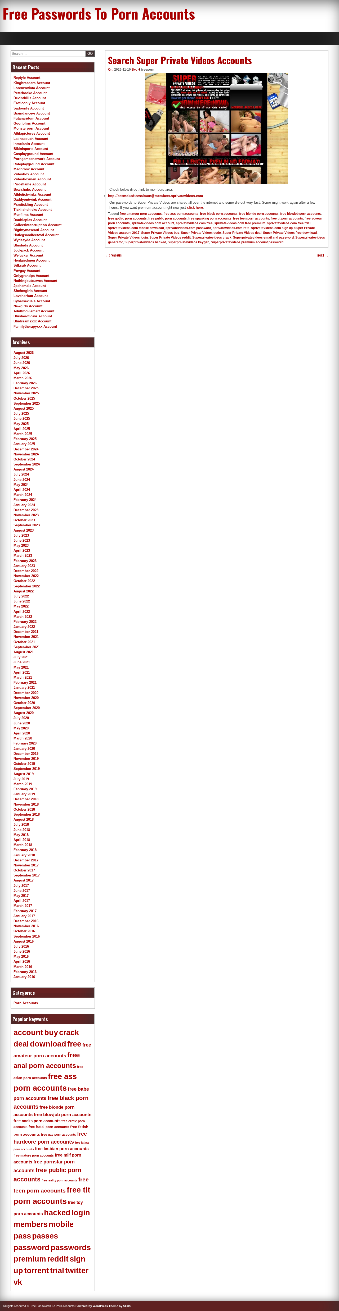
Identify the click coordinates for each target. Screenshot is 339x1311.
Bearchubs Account (30, 189)
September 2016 (27, 936)
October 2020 (24, 703)
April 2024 (22, 490)
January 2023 (24, 566)
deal (21, 1044)
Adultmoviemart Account (34, 311)
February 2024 (25, 500)
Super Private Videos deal (241, 233)
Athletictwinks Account (32, 195)
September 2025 (27, 403)
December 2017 (26, 860)
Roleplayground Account (34, 164)
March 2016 (23, 967)
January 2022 (24, 627)
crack (69, 1032)
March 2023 (23, 556)
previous (113, 255)
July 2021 (21, 657)
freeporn (147, 69)
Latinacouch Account (31, 139)
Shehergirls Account (30, 291)
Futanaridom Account (31, 118)
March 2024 (23, 495)
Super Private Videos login (128, 237)
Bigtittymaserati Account (34, 230)
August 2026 (24, 353)
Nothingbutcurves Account (35, 281)
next (322, 255)
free (74, 1044)
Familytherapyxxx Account (35, 326)
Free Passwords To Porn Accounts (99, 13)
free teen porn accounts (251, 218)
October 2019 (24, 764)
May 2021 (21, 667)
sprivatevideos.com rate (231, 228)
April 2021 (22, 672)
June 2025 (22, 419)
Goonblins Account (29, 123)
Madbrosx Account (29, 169)
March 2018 (23, 845)
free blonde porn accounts (259, 214)
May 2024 (21, 485)
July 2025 (21, 413)
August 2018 (24, 819)
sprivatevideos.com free (194, 223)
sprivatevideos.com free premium (239, 223)
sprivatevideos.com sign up (272, 228)
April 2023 (22, 550)
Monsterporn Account (31, 128)
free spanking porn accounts (209, 218)
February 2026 (25, 383)
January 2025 (24, 444)
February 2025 (25, 439)
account (28, 1032)
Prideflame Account (30, 184)
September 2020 (27, 708)
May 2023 (21, 545)
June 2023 (22, 540)
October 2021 (24, 642)
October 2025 (24, 398)
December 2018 (26, 799)
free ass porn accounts (180, 214)
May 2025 (21, 424)
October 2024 (24, 459)
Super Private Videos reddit (170, 237)
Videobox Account (29, 174)
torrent (36, 1270)
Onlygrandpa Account (31, 276)
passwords (71, 1247)
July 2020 (21, 718)
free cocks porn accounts (37, 1120)
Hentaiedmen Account (32, 260)
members (31, 1224)
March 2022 (23, 617)
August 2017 (24, 880)
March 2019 (23, 784)
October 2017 (24, 870)
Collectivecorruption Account (37, 225)
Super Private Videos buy (160, 233)
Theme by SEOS (120, 1306)
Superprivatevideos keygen (188, 242)
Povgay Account (27, 271)
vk (18, 1282)
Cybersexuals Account (32, 301)
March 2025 (23, 434)
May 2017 (21, 896)
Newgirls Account (28, 306)
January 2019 (24, 794)
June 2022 (22, 601)
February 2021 (25, 682)
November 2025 (26, 393)
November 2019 (26, 759)
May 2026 (21, 368)
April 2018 (22, 840)
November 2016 (26, 926)
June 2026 (22, 363)
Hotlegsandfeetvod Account (36, 235)
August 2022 (24, 591)
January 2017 (24, 916)
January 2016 (24, 977)
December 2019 (26, 754)
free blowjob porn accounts (300, 214)
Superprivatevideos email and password (263, 237)
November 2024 (26, 454)
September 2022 (27, 586)
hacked (57, 1212)
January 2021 (24, 687)
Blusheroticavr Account (33, 316)
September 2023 (27, 525)
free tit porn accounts (287, 218)
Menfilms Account (28, 215)
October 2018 (24, 809)
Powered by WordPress (91, 1306)
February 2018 (25, 850)
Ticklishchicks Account (33, 210)
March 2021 (23, 677)
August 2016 (24, 941)
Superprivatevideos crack (211, 237)
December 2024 (26, 449)
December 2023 (26, 510)
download (48, 1044)
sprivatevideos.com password (188, 228)
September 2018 (27, 814)
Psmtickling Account (31, 205)
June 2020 (22, 723)
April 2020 (22, 733)
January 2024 (24, 505)
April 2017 (22, 901)
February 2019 (25, 789)
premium (30, 1259)
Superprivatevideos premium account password (247, 242)
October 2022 (24, 581)
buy (51, 1032)
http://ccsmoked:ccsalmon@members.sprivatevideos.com (155, 196)
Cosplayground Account (33, 154)
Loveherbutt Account (31, 296)
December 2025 (26, 388)
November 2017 (26, 865)
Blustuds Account (28, 245)
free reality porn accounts (59, 1180)
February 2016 (25, 972)
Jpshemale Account (30, 286)
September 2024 (27, 464)
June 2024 (22, 480)
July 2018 (21, 824)
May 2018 (21, 835)
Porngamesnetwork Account (37, 159)
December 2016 (26, 921)
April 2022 (22, 612)
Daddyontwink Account (32, 200)
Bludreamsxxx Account (32, 321)
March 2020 (23, 738)
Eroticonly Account (29, 103)
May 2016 (21, 956)
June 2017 (22, 891)
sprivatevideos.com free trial (288, 223)
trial (57, 1270)
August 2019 (24, 774)
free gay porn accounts (58, 1134)
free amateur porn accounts (141, 214)
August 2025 (24, 408)
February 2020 (25, 743)
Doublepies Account (30, 220)
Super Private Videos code (201, 233)
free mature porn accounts (34, 1155)
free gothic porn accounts (127, 218)
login (81, 1212)
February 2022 (25, 622)
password (32, 1247)
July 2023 (21, 535)
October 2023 (24, 520)
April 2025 (22, 429)
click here (195, 207)
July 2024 (21, 474)
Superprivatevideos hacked (145, 242)
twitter (76, 1270)
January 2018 (24, 855)
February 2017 (25, 911)
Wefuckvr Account (28, 255)
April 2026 (22, 373)
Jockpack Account (28, 250)
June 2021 (22, 662)
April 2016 (22, 961)
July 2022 (21, 596)
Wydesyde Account (29, 240)
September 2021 (27, 647)
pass (22, 1236)
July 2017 (21, 886)
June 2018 (22, 830)
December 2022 (26, 571)
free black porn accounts (219, 214)
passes (45, 1236)
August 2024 (24, 469)
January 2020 (24, 749)
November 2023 (26, 515)
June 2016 (22, 951)
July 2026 (21, 358)
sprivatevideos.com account (152, 223)
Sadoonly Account (29, 108)
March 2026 (23, 378)
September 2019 (27, 769)
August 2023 (24, 530)
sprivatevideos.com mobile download (136, 228)
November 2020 (26, 698)
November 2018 (26, 804)
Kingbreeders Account (32, 83)
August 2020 (24, 713)
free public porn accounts (167, 218)
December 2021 (26, 632)
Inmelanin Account (29, 144)
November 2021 (26, 637)
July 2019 (21, 779)
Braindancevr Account (32, 113)
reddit (58, 1259)
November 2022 (26, 576)
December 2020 (26, 693)
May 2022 (21, 606)
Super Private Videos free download (290, 233)
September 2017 (27, 875)
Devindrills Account (30, 98)
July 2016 (21, 946)
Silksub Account (27, 265)
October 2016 (24, 931)
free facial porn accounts (49, 1127)
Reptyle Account (27, 78)
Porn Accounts (26, 1003)
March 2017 (23, 906)
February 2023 (25, 561)
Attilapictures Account (32, 133)
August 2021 (24, 652)
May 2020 (21, 728)
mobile (61, 1224)
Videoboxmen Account (32, 179)
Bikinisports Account (31, 149)
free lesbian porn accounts (62, 1148)
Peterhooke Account (30, 93)
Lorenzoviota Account (32, 88)
